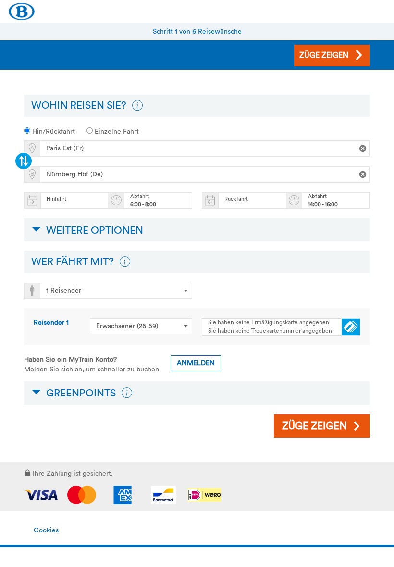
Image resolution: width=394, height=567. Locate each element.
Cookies (46, 530)
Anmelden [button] (196, 363)
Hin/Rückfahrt (52, 131)
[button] (137, 105)
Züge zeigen (314, 426)
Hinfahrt (56, 199)
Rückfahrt (236, 199)
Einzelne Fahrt (116, 131)
